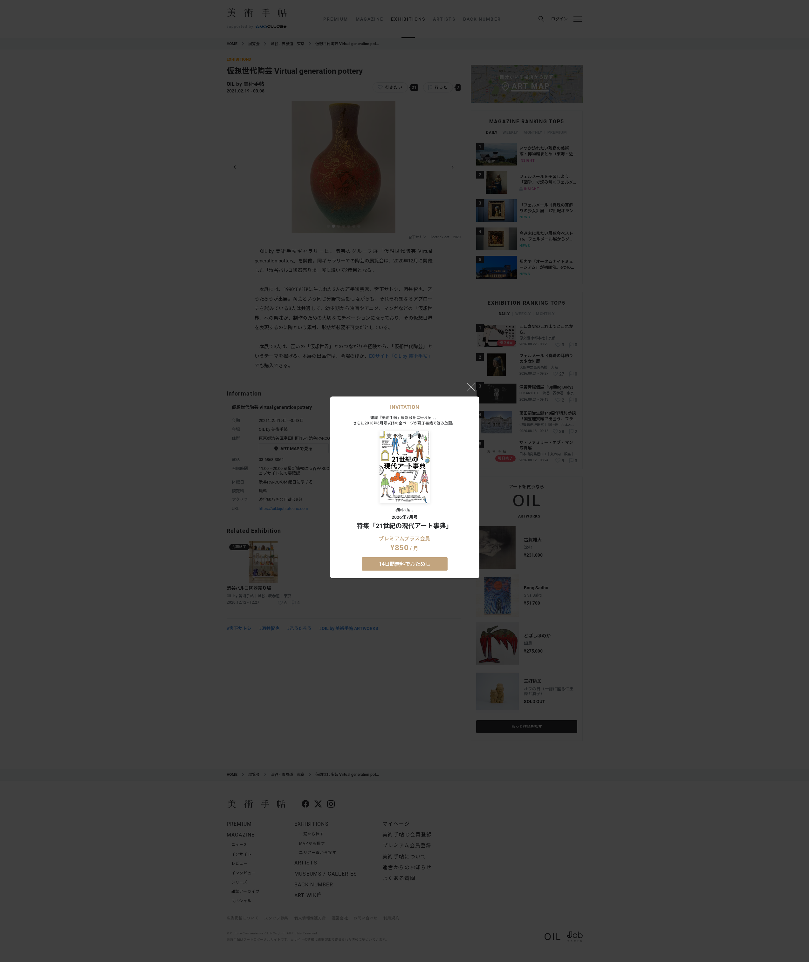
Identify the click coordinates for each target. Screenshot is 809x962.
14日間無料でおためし (404, 564)
